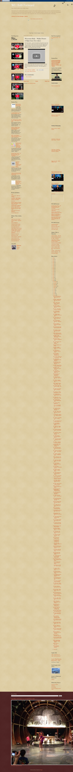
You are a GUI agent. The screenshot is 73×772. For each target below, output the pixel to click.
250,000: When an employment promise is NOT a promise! (16, 206)
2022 (53, 264)
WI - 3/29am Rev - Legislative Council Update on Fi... (56, 371)
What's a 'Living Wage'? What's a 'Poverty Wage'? (18, 105)
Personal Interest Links (15, 212)
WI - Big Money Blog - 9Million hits (56, 403)
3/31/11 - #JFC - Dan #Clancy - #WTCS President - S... (56, 303)
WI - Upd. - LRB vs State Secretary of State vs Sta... (57, 412)
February (54, 649)
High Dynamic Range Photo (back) (16, 765)
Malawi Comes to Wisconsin (56, 644)
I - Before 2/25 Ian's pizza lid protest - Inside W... (57, 478)
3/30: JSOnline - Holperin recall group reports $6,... (57, 331)
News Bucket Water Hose (55, 226)
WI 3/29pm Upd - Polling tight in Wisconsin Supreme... (57, 363)
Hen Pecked (53, 193)
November (55, 283)
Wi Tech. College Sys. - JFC (55, 251)
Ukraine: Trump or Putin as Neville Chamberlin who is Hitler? (56, 212)
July (54, 289)
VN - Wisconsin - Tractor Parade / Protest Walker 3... (57, 584)
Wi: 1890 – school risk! (55, 238)
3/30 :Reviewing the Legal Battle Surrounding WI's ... (57, 327)
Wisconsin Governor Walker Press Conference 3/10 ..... (56, 605)
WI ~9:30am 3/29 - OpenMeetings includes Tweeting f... (57, 360)
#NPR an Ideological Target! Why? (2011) (56, 508)
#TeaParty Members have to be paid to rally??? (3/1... (57, 502)
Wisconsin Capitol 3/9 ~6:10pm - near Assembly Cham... (56, 608)
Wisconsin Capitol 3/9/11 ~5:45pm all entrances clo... (57, 613)
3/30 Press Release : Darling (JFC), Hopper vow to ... (57, 324)
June (54, 290)
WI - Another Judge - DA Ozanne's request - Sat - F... (57, 386)
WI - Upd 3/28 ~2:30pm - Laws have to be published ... (57, 409)
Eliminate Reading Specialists (56, 237)
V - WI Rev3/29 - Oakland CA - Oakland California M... (57, 415)
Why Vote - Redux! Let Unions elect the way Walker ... (56, 626)
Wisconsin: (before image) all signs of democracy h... (57, 629)
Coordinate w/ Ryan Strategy (15, 224)
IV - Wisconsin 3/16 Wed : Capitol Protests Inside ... (57, 523)
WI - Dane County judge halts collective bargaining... (57, 493)
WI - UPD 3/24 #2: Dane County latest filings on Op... (57, 448)
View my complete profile (18, 248)
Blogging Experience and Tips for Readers (57, 526)
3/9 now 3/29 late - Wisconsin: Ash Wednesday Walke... (56, 617)
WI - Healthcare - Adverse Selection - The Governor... (57, 433)
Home (36, 81)
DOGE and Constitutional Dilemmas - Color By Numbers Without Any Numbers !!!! (56, 215)
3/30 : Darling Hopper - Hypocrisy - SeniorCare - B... (57, 321)
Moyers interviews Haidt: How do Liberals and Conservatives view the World (56, 172)
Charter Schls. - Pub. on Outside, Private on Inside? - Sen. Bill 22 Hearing (55, 240)
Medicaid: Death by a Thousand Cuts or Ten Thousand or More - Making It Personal (16, 203)
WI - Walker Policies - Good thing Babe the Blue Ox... (56, 436)
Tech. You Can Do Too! (15, 92)
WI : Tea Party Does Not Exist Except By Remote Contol (57, 556)
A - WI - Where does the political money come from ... (57, 505)
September (55, 286)
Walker (31, 71)
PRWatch (52, 679)
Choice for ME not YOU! (15, 238)
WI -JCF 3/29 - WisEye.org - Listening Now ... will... (57, 357)
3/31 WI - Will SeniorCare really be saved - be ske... (57, 297)
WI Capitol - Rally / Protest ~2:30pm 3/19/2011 (57, 484)
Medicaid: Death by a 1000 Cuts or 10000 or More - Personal (16, 230)
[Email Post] (37, 69)
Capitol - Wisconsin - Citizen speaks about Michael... (56, 602)
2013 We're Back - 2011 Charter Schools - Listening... (56, 445)
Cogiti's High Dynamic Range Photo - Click (56, 659)
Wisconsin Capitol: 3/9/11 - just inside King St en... (57, 611)
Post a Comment (28, 76)
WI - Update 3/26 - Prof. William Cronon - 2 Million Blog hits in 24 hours (16, 120)
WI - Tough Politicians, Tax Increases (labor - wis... (57, 421)
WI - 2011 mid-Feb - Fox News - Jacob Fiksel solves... (57, 318)
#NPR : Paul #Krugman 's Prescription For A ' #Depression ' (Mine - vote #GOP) (16, 136)
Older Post (47, 81)
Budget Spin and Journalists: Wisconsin (57, 635)
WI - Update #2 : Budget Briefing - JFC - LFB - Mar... (57, 427)
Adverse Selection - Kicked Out (16, 236)
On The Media (53, 687)
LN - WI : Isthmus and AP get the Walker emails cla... (57, 520)
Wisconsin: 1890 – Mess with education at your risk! (57, 599)
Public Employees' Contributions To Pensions (56, 646)
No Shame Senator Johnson (15, 225)
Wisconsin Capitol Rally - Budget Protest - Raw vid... (57, 623)
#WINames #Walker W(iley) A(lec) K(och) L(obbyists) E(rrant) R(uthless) (15, 128)
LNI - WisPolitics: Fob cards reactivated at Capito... (56, 532)
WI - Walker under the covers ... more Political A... (57, 496)
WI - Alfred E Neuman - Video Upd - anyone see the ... (57, 378)
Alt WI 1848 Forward (54, 229)
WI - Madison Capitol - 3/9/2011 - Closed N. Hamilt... (56, 470)
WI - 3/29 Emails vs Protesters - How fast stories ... (57, 351)
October (54, 284)
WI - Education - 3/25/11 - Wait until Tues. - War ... (57, 392)
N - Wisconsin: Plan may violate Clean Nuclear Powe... (57, 550)
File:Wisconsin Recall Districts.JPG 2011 (54, 225)
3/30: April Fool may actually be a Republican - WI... (57, 339)
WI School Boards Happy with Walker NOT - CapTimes (57, 499)
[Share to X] (41, 69)
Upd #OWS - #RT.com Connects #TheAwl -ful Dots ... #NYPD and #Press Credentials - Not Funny (16, 164)
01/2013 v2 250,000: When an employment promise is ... (57, 638)
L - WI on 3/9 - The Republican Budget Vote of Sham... (57, 544)
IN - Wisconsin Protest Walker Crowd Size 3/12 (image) (57, 572)
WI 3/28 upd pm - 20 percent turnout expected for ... (56, 374)
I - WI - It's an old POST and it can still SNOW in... (57, 406)
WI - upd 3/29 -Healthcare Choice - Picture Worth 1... (57, 430)
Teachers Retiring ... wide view (56, 235)
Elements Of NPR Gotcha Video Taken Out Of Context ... (57, 547)
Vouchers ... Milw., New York (55, 250)
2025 (53, 259)
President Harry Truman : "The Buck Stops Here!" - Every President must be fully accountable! (16, 154)
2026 (53, 258)
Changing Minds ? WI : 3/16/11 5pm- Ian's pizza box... (57, 514)
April (54, 293)
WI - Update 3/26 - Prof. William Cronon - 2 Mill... (57, 398)
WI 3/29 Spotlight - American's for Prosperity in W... (56, 354)
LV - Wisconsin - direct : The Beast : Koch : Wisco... (57, 535)
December (55, 281)
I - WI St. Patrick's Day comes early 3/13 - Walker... (56, 563)
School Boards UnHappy (55, 244)
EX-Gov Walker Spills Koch (15, 42)
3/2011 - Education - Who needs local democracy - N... (57, 457)
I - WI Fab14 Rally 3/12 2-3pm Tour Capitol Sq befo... (57, 578)
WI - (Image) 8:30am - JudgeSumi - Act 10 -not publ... (57, 315)
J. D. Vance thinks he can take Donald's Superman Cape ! (16, 113)
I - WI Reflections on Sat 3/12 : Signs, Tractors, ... (57, 566)
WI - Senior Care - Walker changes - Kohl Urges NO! (57, 461)
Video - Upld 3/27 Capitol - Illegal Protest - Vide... (57, 384)
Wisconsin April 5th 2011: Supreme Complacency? (57, 593)
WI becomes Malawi (54, 253)
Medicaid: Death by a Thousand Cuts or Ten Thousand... (57, 632)
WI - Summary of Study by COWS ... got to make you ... (57, 451)
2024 (53, 261)
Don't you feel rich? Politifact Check (56, 538)
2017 (53, 271)
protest (28, 71)
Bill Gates (19, 245)
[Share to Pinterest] (43, 69)
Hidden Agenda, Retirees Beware (16, 228)
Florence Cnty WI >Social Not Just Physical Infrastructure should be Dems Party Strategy (18, 145)
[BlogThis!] (40, 69)
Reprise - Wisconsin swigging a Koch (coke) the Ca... (57, 486)
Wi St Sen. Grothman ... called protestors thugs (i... (57, 587)
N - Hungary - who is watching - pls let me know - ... (56, 569)
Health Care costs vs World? (15, 219)
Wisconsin (34, 71)
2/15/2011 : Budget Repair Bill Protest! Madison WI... (57, 300)
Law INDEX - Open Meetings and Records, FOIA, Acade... (57, 336)
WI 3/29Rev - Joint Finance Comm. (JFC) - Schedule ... (57, 368)
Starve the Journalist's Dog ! (55, 85)
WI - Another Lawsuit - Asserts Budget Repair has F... (57, 400)
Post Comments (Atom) (31, 83)
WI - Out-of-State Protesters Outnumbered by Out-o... (57, 467)
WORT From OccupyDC (15, 82)
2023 (53, 262)
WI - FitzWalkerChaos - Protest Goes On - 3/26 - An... (57, 395)
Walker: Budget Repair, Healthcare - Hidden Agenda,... (56, 641)
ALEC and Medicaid (14, 222)
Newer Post (26, 81)
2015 (53, 274)
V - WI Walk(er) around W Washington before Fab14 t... (57, 575)
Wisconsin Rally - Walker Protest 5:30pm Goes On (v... (57, 590)
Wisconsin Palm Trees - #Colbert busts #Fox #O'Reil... (57, 553)
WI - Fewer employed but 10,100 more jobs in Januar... (57, 473)
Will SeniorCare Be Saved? (15, 239)
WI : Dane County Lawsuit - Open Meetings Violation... (57, 517)
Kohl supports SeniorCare (15, 226)
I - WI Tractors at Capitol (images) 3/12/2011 (57, 581)
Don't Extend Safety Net (15, 240)
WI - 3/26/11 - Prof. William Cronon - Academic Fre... (57, 418)
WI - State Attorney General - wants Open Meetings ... (57, 464)
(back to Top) (32, 698)
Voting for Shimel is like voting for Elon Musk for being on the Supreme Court (16, 174)
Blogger (41, 769)
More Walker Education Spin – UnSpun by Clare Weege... (57, 559)
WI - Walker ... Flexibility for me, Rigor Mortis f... (57, 442)
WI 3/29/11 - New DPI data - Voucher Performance (57, 365)
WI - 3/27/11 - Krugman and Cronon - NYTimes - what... (57, 381)
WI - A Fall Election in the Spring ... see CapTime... (57, 342)
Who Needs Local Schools (55, 245)
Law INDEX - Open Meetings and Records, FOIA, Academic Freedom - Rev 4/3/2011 (16, 199)
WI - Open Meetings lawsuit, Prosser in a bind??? (56, 424)
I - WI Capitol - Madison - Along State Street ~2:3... (57, 481)
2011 (53, 280)
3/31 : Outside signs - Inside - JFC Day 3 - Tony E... (56, 312)
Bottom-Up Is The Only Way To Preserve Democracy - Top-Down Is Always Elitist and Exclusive (56, 218)
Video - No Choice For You (55, 654)
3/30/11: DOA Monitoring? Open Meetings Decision (57, 333)
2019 (53, 268)
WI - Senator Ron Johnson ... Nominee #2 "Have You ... (57, 439)
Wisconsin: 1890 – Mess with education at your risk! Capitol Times (16, 208)
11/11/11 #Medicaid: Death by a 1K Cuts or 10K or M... (57, 620)
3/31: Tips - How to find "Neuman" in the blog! (57, 309)
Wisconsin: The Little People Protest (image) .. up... (57, 595)
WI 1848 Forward (22, 5)
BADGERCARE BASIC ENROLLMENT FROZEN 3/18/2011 (56, 490)
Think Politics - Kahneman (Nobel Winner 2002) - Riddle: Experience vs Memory (55, 150)
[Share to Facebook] (42, 69)
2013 (53, 277)
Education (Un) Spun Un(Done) (56, 242)
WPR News (53, 685)
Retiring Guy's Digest (54, 684)
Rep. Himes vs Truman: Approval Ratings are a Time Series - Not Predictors (18, 182)
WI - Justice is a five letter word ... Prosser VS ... (57, 476)
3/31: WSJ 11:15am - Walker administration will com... (57, 306)
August (54, 287)
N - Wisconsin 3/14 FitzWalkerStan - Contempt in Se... (56, 540)
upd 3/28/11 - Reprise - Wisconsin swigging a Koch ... (57, 529)
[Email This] (39, 69)
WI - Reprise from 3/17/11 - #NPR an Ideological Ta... (57, 389)
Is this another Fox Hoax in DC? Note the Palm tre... (57, 511)
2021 (53, 265)
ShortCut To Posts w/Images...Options (19, 16)
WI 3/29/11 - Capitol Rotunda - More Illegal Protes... (57, 348)
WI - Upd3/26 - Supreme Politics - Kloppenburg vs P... (57, 454)
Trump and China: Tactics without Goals (55, 210)
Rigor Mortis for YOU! (14, 235)
